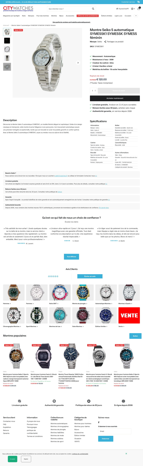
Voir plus (136, 15)
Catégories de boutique (80, 418)
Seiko (99, 42)
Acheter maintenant (115, 98)
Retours (6, 430)
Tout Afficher (71, 256)
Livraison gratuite (19, 405)
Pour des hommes (43, 16)
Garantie (6, 433)
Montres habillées (57, 433)
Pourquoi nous (32, 424)
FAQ (4, 424)
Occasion (128, 16)
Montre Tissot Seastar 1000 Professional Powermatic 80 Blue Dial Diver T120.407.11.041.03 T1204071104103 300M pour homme (71, 378)
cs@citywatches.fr (61, 176)
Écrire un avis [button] (89, 276)
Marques (31, 16)
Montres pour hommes (82, 423)
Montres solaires (57, 439)
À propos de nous (33, 421)
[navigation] (7, 32)
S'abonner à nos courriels (107, 426)
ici (96, 176)
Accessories (70, 16)
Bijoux (61, 16)
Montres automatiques (59, 423)
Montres (54, 16)
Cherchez (93, 8)
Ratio (24, 16)
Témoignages (32, 427)
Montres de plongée (58, 429)
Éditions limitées (106, 16)
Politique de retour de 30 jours (89, 405)
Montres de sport (57, 441)
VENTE (77, 441)
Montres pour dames (82, 426)
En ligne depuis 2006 (123, 405)
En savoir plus (104, 208)
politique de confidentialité (80, 454)
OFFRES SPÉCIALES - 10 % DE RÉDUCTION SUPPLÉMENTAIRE (28, 2)
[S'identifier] (133, 8)
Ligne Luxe (118, 16)
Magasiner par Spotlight (11, 16)
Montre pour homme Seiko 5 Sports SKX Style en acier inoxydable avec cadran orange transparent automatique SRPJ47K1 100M (16, 377)
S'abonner (106, 439)
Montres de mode (57, 435)
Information (32, 417)
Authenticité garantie (54, 405)
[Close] (132, 453)
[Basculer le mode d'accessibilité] (138, 2)
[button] (78, 63)
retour (60, 192)
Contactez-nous (9, 421)
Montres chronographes (60, 426)
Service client (9, 417)
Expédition (7, 427)
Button (135, 336)
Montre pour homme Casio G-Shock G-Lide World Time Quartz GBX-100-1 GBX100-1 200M (44, 376)
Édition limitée (79, 435)
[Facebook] (98, 422)
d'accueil (6, 25)
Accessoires (79, 433)
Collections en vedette (57, 418)
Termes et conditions (35, 436)
